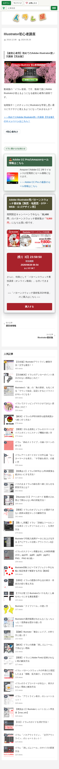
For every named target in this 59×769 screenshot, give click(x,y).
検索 (54, 8)
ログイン (6, 3)
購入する (29, 306)
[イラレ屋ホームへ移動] (4, 8)
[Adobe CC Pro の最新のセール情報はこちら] (12, 178)
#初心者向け (12, 132)
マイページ (18, 3)
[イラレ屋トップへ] (29, 18)
